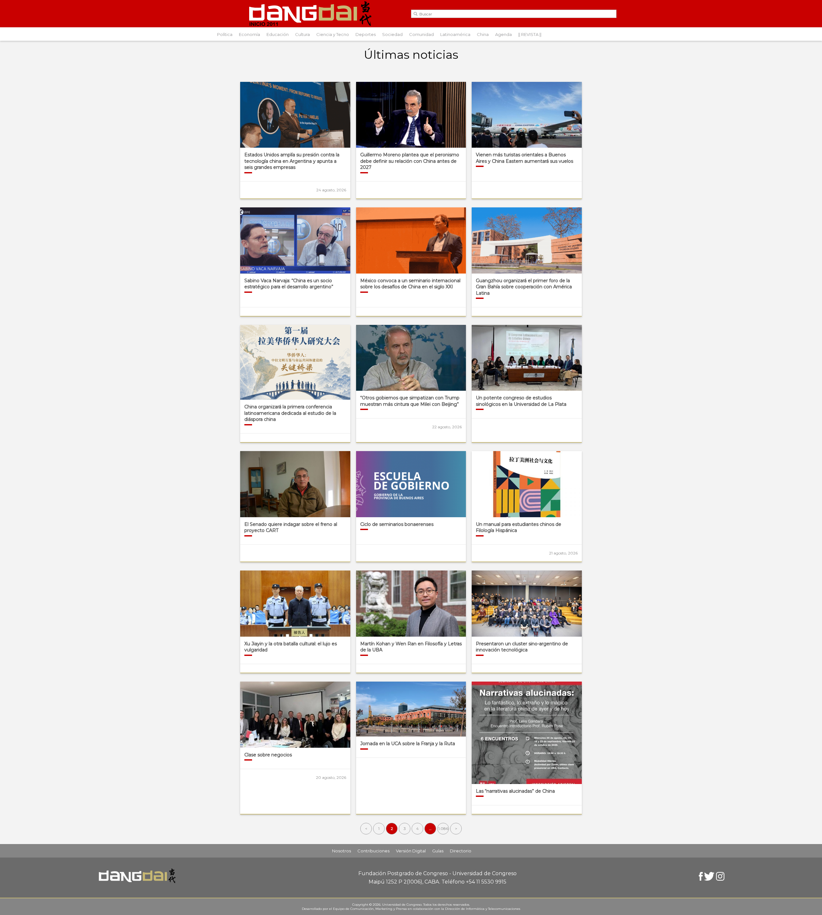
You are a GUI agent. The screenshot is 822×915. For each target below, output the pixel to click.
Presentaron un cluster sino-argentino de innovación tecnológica (522, 647)
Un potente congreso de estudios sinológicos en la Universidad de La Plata (521, 401)
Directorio (460, 850)
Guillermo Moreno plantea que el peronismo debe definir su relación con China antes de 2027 (409, 161)
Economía (249, 34)
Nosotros (341, 850)
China (483, 34)
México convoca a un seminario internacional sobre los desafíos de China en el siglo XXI (410, 284)
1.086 (443, 828)
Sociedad (392, 34)
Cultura (302, 34)
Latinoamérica (455, 34)
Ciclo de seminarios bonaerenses (396, 524)
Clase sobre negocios (268, 755)
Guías (437, 850)
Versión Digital (411, 850)
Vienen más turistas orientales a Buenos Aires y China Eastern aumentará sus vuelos (524, 158)
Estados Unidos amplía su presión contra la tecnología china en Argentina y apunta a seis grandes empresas (291, 161)
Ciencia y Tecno (332, 34)
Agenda (503, 34)
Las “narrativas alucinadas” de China (515, 791)
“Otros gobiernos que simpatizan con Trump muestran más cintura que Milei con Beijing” (409, 401)
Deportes (365, 34)
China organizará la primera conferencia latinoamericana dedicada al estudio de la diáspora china (290, 413)
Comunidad (421, 34)
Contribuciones (373, 850)
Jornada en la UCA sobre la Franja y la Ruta (407, 743)
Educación (278, 34)
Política (224, 34)
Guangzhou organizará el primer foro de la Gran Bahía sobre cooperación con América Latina (524, 287)
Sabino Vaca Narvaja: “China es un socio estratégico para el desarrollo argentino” (288, 284)
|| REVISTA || (529, 34)
